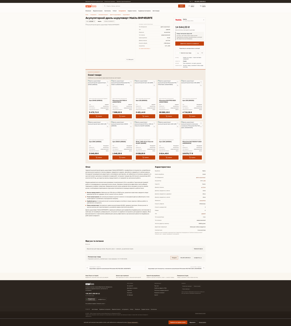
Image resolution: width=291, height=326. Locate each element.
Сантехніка (154, 309)
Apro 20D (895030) (188, 100)
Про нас (156, 285)
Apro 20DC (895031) (95, 141)
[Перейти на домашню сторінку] (92, 6)
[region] (110, 43)
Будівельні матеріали (104, 309)
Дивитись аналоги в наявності (189, 43)
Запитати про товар (186, 53)
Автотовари (95, 309)
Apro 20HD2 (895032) (95, 100)
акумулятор (203, 200)
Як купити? (130, 285)
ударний (203, 213)
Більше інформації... (132, 322)
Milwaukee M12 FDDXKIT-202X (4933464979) (192, 142)
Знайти (182, 6)
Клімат (131, 309)
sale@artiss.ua (198, 257)
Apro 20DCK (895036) (119, 141)
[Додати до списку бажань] (202, 53)
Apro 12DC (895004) (165, 141)
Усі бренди (130, 295)
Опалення (137, 309)
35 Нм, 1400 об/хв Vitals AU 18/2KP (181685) (144, 142)
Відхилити (192, 322)
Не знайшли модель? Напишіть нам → (95, 303)
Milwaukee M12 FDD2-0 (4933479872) (119, 101)
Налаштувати (202, 322)
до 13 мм (203, 187)
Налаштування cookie (200, 313)
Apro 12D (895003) (141, 100)
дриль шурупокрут (201, 177)
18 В (204, 180)
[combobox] (141, 6)
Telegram (174, 257)
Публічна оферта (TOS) (160, 288)
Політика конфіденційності (161, 290)
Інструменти (125, 309)
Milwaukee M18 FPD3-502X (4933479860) (167, 101)
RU (192, 1)
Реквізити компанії (159, 292)
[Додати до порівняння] (198, 53)
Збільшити (130, 59)
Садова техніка (145, 309)
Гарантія (129, 290)
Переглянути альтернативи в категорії (189, 48)
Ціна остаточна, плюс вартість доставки (185, 30)
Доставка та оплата (132, 288)
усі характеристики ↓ (144, 48)
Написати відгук (198, 248)
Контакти (129, 292)
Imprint (156, 295)
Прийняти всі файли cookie (178, 322)
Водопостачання (116, 309)
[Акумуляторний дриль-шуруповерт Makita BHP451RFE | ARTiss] (110, 43)
